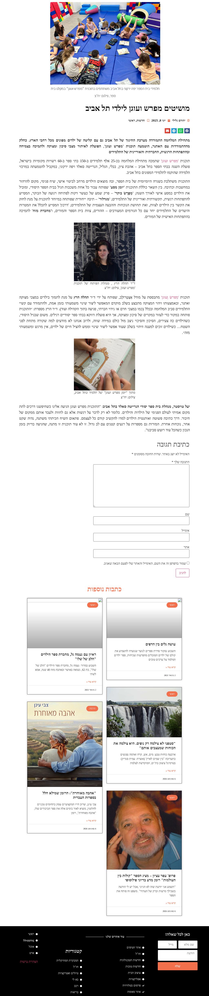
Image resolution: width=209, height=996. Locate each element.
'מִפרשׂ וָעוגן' (170, 297)
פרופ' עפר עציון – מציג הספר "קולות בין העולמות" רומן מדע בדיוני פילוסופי (147, 878)
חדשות (141, 120)
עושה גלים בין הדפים (161, 644)
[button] (187, 130)
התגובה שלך (180, 462)
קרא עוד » (171, 667)
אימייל (185, 530)
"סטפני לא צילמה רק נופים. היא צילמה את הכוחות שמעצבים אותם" (144, 745)
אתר (186, 547)
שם (187, 514)
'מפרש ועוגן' (170, 161)
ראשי (131, 120)
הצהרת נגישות (29, 961)
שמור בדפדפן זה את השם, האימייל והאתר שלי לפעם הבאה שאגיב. (144, 563)
